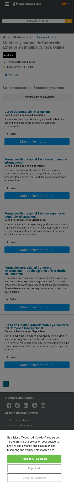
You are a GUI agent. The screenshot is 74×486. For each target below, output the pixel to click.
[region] (37, 458)
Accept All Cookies (34, 458)
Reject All (34, 468)
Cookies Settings (34, 477)
